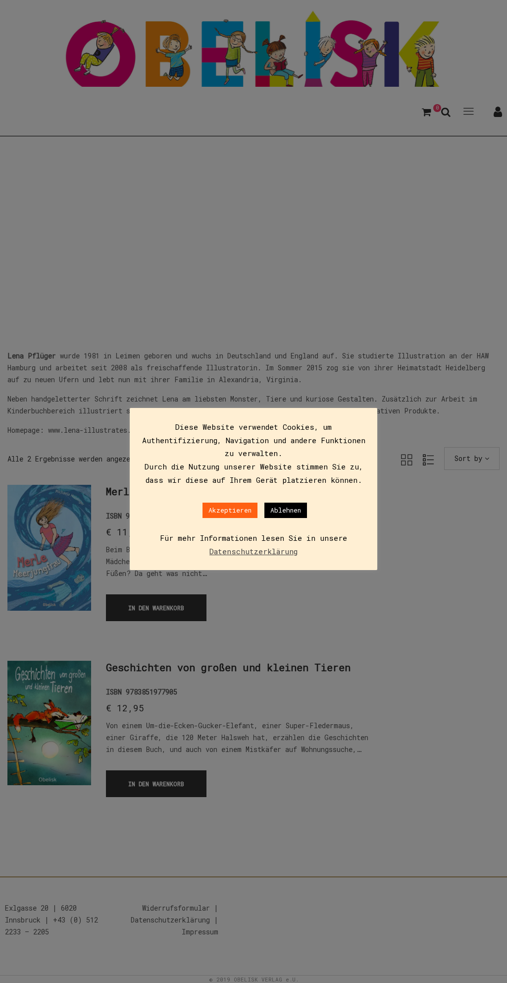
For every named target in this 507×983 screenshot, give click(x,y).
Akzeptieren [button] (230, 510)
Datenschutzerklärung (253, 551)
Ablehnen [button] (285, 510)
